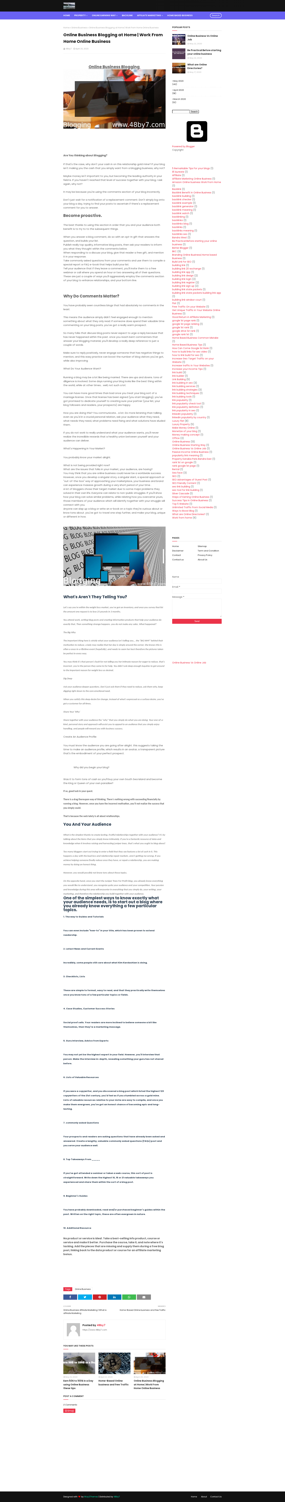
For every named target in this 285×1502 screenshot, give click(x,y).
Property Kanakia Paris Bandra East (192, 459)
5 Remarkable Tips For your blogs (191, 168)
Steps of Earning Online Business (190, 497)
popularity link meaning (185, 455)
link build (177, 372)
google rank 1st (180, 334)
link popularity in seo (183, 410)
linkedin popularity (182, 414)
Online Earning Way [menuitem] (104, 15)
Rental (175, 469)
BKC (174, 251)
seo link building (181, 486)
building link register (183, 282)
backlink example (182, 203)
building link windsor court (187, 299)
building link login (181, 279)
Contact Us (216, 1496)
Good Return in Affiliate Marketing (191, 317)
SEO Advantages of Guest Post (189, 479)
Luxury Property (181, 424)
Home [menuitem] (66, 15)
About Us (202, 559)
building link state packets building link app (196, 293)
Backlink (176, 189)
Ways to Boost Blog (183, 510)
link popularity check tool (186, 403)
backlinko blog (180, 223)
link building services (183, 386)
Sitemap (202, 546)
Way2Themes (91, 1496)
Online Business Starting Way (189, 445)
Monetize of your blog (184, 431)
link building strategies (185, 389)
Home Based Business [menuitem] (180, 15)
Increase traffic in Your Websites (191, 365)
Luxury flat (178, 420)
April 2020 (178, 90)
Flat (174, 303)
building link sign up (183, 286)
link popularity (180, 400)
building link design (183, 275)
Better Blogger (180, 248)
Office (176, 438)
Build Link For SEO (181, 261)
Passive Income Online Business (190, 452)
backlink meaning (182, 209)
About (204, 1496)
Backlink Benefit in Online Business (191, 192)
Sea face (177, 472)
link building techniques (185, 393)
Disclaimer (178, 550)
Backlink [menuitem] (127, 15)
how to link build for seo (185, 355)
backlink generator (183, 206)
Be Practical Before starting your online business (204, 52)
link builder (178, 376)
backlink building (181, 196)
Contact (176, 555)
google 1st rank (180, 327)
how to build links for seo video (189, 351)
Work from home (182, 517)
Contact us (178, 559)
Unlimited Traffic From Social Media (192, 507)
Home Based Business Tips (187, 344)
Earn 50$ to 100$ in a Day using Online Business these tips (78, 1384)
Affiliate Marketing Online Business (192, 178)
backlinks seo (179, 234)
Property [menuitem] (80, 15)
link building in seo (182, 382)
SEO (174, 476)
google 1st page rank (184, 320)
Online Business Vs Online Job (202, 37)
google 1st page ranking (185, 324)
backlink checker (181, 199)
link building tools (182, 396)
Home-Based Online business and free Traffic (113, 1382)
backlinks (177, 227)
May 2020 (178, 81)
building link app (181, 272)
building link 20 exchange (186, 268)
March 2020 (179, 99)
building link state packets (187, 289)
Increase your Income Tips (187, 369)
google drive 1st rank (183, 331)
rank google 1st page (184, 465)
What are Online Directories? (197, 66)
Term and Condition (208, 550)
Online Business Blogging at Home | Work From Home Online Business (149, 1384)
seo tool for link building (185, 490)
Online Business (79, 27)
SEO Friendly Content (184, 483)
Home (66, 27)
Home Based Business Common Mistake (195, 337)
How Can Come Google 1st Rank (190, 348)
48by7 (68, 48)
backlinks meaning (183, 230)
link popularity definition (186, 407)
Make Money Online (183, 427)
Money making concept (186, 434)
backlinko (177, 220)
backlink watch (180, 213)
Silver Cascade (180, 493)
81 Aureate (178, 171)
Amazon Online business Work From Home (196, 182)
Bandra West (179, 237)
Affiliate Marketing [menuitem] (149, 15)
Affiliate (176, 175)
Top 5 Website (180, 503)
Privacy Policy (205, 555)
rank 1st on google (182, 462)
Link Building (179, 379)
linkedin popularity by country (189, 417)
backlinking (178, 216)
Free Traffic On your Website (189, 306)
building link (178, 265)
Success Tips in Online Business (190, 500)
